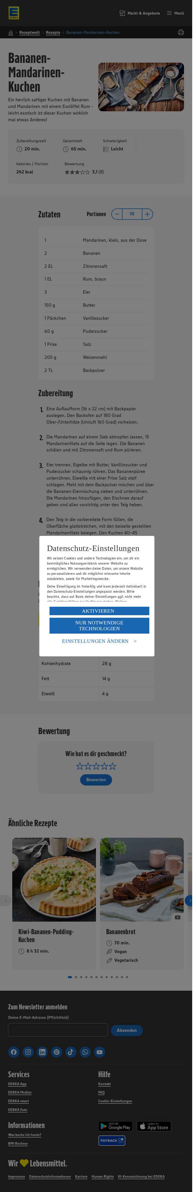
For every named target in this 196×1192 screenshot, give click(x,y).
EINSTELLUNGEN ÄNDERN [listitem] (95, 641)
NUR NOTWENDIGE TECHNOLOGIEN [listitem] (99, 625)
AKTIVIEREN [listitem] (98, 611)
